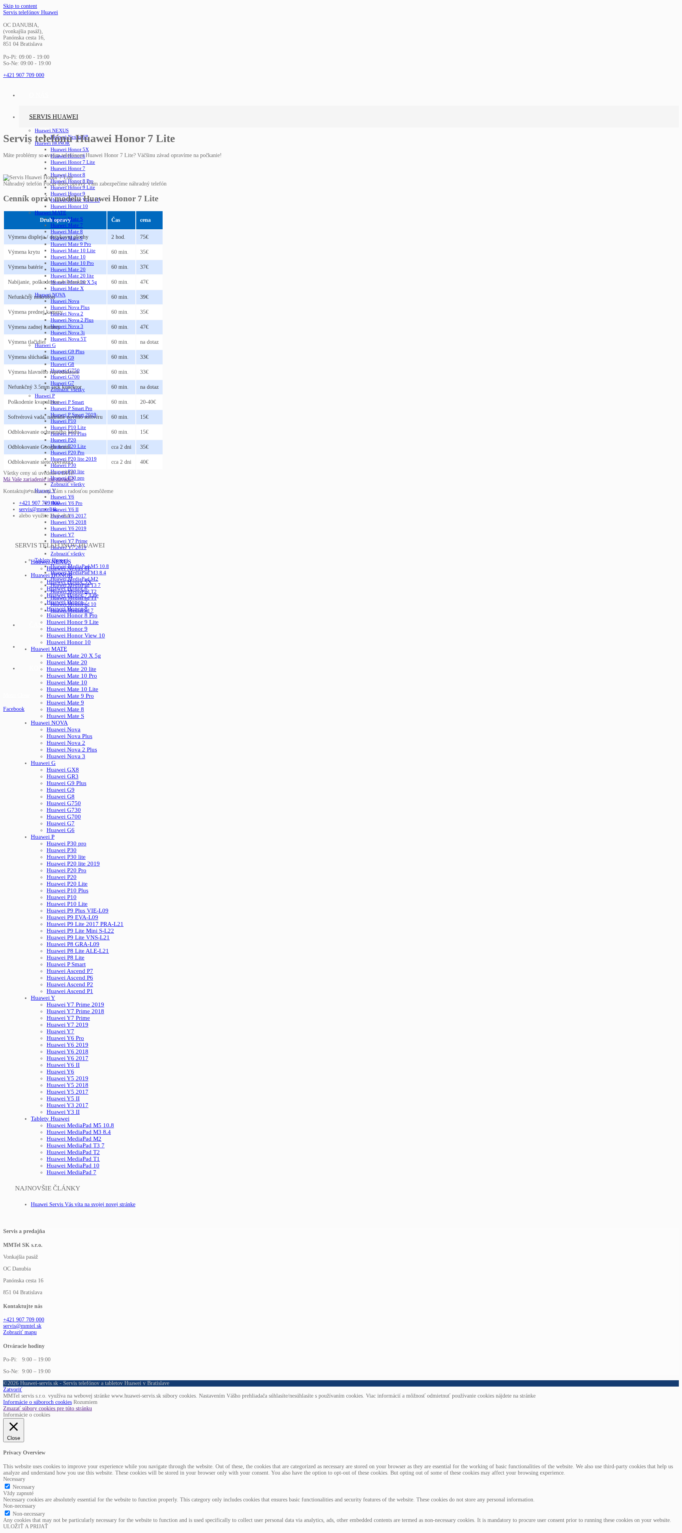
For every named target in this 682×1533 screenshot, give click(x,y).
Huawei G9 (61, 790)
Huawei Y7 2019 (67, 1024)
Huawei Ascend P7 (70, 971)
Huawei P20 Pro (66, 870)
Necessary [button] (14, 1479)
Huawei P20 (62, 877)
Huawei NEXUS (51, 561)
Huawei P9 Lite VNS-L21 (78, 937)
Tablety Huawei (50, 1118)
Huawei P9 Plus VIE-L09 (78, 910)
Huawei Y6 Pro (65, 1038)
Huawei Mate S (65, 716)
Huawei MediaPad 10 (73, 1165)
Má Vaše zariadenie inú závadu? (38, 479)
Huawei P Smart (66, 964)
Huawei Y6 (60, 1071)
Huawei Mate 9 (65, 702)
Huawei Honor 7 (67, 602)
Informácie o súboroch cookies (37, 1402)
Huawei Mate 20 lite (71, 669)
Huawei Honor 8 (67, 608)
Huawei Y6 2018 (67, 1051)
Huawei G (43, 763)
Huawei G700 (64, 816)
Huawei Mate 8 (65, 709)
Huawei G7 (61, 823)
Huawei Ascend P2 (70, 984)
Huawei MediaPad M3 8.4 (79, 1132)
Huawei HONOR (52, 575)
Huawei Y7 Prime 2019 (75, 1004)
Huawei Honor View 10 (76, 635)
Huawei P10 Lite (67, 904)
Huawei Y (43, 998)
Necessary (24, 1487)
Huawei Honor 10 (69, 642)
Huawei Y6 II (63, 1065)
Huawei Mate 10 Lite (72, 689)
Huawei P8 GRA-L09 (73, 944)
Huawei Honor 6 (67, 588)
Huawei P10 (62, 897)
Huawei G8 (61, 796)
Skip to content (20, 6)
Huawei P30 (62, 850)
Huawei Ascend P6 (70, 978)
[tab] (341, 479)
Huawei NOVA (49, 723)
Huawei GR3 (63, 776)
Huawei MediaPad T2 (73, 1152)
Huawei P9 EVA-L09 (72, 917)
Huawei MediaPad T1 (73, 1159)
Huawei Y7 (60, 1031)
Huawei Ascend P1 (70, 991)
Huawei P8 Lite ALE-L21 (78, 951)
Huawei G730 (64, 810)
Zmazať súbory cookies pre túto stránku (47, 1408)
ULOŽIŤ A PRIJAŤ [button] (25, 1526)
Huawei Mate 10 (67, 682)
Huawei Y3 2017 (67, 1105)
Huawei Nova (64, 729)
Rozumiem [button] (85, 1402)
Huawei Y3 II (63, 1112)
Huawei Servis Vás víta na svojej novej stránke (83, 1204)
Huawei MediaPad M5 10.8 (80, 1125)
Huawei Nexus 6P (69, 568)
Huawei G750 (64, 803)
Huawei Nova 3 (66, 756)
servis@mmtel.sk (38, 509)
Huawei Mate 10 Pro (72, 676)
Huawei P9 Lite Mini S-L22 (80, 931)
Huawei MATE (49, 649)
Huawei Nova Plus (69, 736)
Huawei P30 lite (66, 857)
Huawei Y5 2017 (67, 1092)
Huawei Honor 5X (69, 582)
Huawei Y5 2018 (67, 1085)
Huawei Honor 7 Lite (73, 595)
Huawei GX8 (63, 769)
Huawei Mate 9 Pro (70, 696)
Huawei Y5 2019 (67, 1078)
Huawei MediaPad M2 (74, 1139)
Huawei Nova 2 (66, 743)
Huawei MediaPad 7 (71, 1172)
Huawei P (42, 837)
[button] (23, 75)
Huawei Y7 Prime (68, 1018)
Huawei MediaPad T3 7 (76, 1145)
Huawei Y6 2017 (67, 1058)
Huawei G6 (61, 830)
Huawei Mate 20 (67, 662)
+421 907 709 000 (39, 503)
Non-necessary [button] (19, 1506)
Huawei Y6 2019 (67, 1045)
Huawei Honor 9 (67, 629)
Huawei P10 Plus (67, 890)
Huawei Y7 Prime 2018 (75, 1011)
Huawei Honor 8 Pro (72, 615)
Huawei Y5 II (63, 1098)
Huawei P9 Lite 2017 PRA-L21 (85, 924)
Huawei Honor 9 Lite (73, 622)
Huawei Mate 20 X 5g (74, 655)
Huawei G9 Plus (66, 783)
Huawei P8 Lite (65, 957)
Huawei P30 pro (66, 843)
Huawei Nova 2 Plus (72, 749)
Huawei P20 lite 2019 (73, 863)
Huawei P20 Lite (67, 884)
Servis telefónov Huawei (30, 12)
